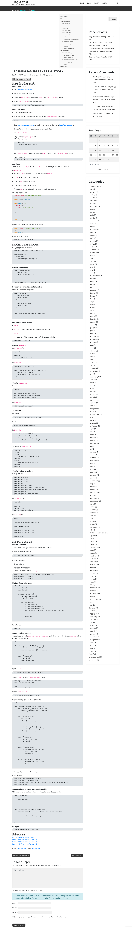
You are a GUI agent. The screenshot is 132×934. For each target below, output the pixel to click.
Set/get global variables (68, 35)
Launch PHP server (67, 32)
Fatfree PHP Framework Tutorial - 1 (24, 837)
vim (91, 585)
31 (108, 160)
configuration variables (68, 41)
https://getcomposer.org (26, 90)
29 (100, 160)
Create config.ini (67, 43)
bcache (92, 218)
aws (91, 209)
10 (108, 145)
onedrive (93, 437)
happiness (93, 637)
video (92, 582)
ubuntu (92, 570)
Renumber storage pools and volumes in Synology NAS (104, 99)
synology (93, 556)
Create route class (67, 37)
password (93, 461)
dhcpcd (92, 284)
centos (92, 244)
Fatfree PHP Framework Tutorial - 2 (24, 840)
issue (91, 643)
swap (92, 550)
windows (93, 596)
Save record (66, 61)
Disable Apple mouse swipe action (21, 855)
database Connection (68, 53)
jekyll (93, 544)
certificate (93, 250)
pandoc (92, 455)
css (91, 273)
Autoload (65, 26)
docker (92, 293)
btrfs (91, 238)
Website (15, 912)
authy (92, 203)
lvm (91, 385)
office (92, 435)
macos (92, 391)
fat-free (20, 848)
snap (91, 518)
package (93, 452)
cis (91, 258)
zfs (91, 605)
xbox (91, 651)
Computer (92, 186)
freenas (92, 322)
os (91, 449)
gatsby (93, 536)
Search (113, 19)
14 (95, 150)
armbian (93, 201)
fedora (92, 316)
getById (65, 64)
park (91, 648)
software (93, 521)
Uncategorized (94, 657)
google (92, 328)
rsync (92, 504)
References (63, 66)
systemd (93, 559)
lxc (91, 388)
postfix (92, 478)
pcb (91, 463)
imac (91, 348)
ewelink (92, 631)
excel (92, 307)
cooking (93, 628)
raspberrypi (94, 501)
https (92, 345)
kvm (91, 374)
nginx (92, 429)
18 (113, 150)
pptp (91, 484)
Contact (105, 3)
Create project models (68, 57)
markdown (94, 400)
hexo (92, 539)
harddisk (93, 336)
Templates (65, 46)
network (93, 423)
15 (100, 150)
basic (92, 215)
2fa (91, 189)
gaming (92, 634)
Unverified (92, 660)
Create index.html (67, 30)
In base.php (66, 28)
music (92, 417)
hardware (93, 339)
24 (108, 155)
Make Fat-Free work (66, 21)
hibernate (93, 342)
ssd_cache (93, 527)
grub (91, 333)
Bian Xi (34, 10)
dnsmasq (93, 290)
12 (117, 145)
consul (92, 264)
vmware (93, 591)
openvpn (93, 443)
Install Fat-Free (66, 25)
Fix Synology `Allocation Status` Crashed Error (103, 79)
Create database (66, 52)
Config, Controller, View (66, 34)
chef (91, 255)
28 (95, 160)
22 (100, 155)
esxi (91, 305)
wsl (91, 602)
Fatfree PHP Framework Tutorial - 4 (24, 844)
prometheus (94, 489)
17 (108, 150)
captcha (93, 241)
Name (14, 903)
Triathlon (93, 619)
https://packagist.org (66, 125)
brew (91, 232)
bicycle (92, 625)
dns (91, 287)
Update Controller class (69, 55)
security (93, 513)
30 (104, 160)
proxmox (93, 492)
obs (91, 432)
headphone (94, 640)
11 (112, 145)
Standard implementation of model (71, 59)
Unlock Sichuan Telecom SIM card (101, 48)
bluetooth (93, 229)
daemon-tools (95, 276)
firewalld (93, 319)
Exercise (92, 608)
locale (92, 383)
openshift (93, 440)
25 (113, 155)
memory (93, 403)
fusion (92, 325)
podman (93, 472)
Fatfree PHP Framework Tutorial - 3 (24, 842)
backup (92, 212)
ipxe (91, 354)
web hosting (94, 593)
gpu (91, 331)
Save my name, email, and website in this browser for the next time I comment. (41, 917)
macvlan (93, 394)
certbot (92, 247)
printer (92, 487)
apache (92, 198)
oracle (92, 446)
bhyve (92, 224)
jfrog (91, 359)
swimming (93, 617)
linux (91, 380)
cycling (92, 611)
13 (91, 150)
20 (91, 155)
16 (104, 150)
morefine (93, 411)
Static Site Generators (98, 533)
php (25, 848)
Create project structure (69, 48)
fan (91, 310)
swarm (92, 553)
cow (91, 270)
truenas (92, 565)
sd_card (93, 510)
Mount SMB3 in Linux (77, 855)
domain (92, 296)
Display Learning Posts (21, 79)
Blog (89, 3)
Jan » (106, 169)
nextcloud (93, 426)
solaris (92, 524)
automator (93, 206)
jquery (92, 362)
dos (91, 299)
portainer (93, 475)
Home (82, 3)
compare (93, 261)
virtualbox (93, 588)
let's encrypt (94, 377)
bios (91, 227)
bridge (92, 235)
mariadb (93, 397)
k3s (91, 365)
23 (104, 155)
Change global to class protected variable (72, 62)
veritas (92, 579)
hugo (92, 541)
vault (91, 576)
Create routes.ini (67, 44)
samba (92, 507)
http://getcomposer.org (26, 125)
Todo (91, 654)
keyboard (93, 368)
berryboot (93, 221)
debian (92, 279)
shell (91, 515)
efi (91, 302)
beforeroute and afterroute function (71, 39)
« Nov (100, 169)
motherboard (94, 414)
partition (93, 458)
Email (14, 908)
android (92, 192)
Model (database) (65, 50)
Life (90, 622)
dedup (92, 281)
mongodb (93, 409)
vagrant (92, 573)
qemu (92, 495)
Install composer (66, 23)
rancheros (93, 498)
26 (117, 155)
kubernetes (94, 371)
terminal (93, 562)
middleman (95, 547)
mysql (92, 420)
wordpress (94, 599)
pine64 (92, 469)
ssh (91, 530)
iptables (93, 351)
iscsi (91, 357)
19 (117, 150)
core (91, 267)
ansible (92, 195)
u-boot (92, 567)
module (92, 406)
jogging (92, 614)
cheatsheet (94, 253)
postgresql (94, 481)
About (96, 3)
